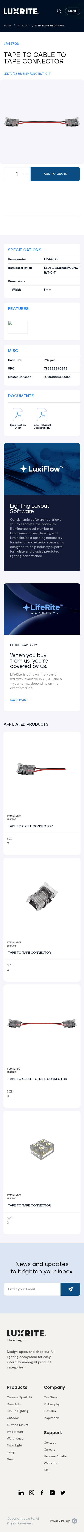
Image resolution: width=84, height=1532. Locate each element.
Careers (49, 1449)
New (10, 1459)
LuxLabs (50, 1411)
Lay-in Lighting (17, 1411)
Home (7, 25)
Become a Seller (56, 1456)
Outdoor (13, 1418)
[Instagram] (31, 1492)
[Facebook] (42, 1492)
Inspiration (51, 1418)
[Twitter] (62, 1492)
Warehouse (15, 1438)
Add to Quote (55, 174)
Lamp (11, 1452)
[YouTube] (52, 1492)
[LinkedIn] (21, 1492)
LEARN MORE (18, 699)
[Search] (59, 11)
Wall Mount (15, 1432)
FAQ (47, 1470)
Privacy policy (60, 1521)
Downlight (14, 1404)
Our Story (51, 1397)
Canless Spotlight (19, 1397)
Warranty (51, 1463)
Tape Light (14, 1445)
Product (23, 25)
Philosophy (52, 1404)
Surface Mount (17, 1425)
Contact (50, 1442)
